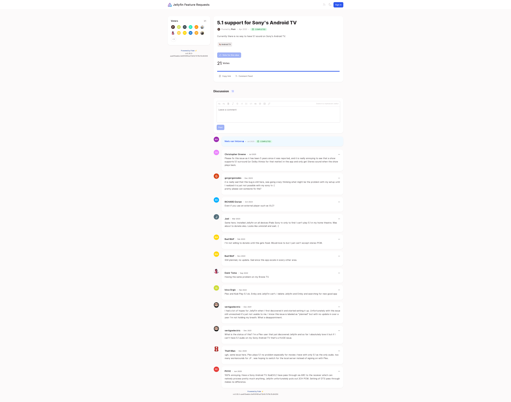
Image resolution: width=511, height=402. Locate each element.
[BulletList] (242, 104)
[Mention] (260, 104)
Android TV (226, 44)
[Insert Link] (269, 104)
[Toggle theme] (330, 5)
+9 (173, 39)
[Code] (251, 104)
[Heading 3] (224, 104)
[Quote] (255, 104)
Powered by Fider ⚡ (189, 51)
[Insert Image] (265, 104)
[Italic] (233, 104)
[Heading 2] (219, 104)
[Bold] (228, 104)
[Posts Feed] (324, 5)
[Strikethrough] (237, 104)
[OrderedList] (246, 104)
